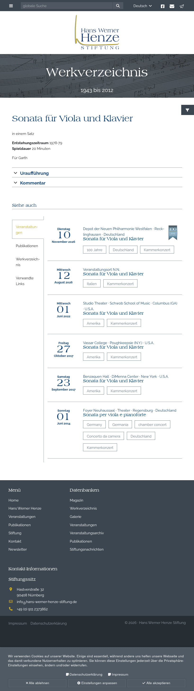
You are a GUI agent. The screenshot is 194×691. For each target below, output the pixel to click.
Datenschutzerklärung (86, 674)
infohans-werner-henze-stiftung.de (47, 601)
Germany (94, 424)
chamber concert (152, 424)
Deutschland (123, 249)
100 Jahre (94, 249)
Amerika (93, 323)
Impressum (120, 674)
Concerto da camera (103, 435)
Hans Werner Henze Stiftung (162, 622)
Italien (92, 283)
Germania (120, 424)
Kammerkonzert (157, 249)
